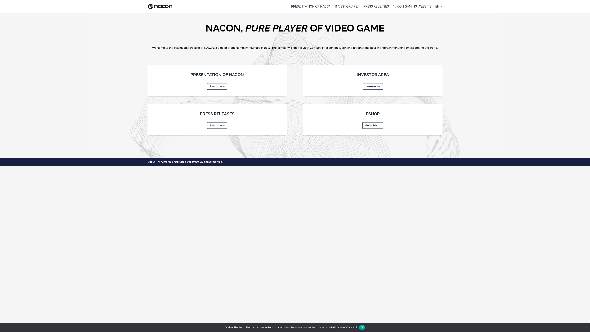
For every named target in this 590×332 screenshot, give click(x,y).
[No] (586, 327)
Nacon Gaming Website (412, 6)
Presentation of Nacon (311, 6)
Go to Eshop (372, 125)
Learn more (217, 86)
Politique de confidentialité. (344, 327)
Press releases (376, 6)
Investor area (347, 6)
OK (362, 327)
